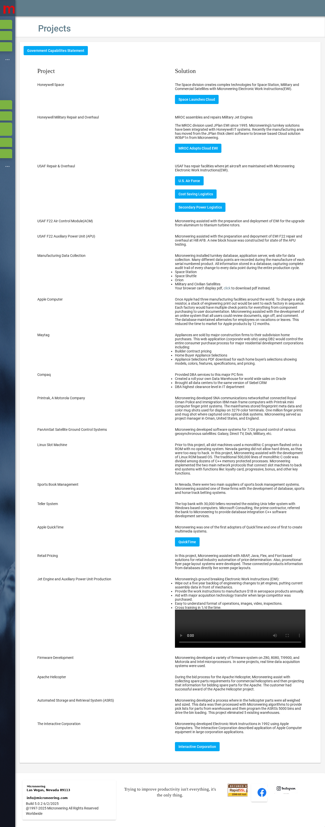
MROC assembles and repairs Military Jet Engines (214, 117)
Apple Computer (50, 299)
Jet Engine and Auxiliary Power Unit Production (74, 579)
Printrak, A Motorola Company (61, 398)
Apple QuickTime (50, 527)
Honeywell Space (50, 85)
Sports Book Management (57, 484)
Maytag (43, 335)
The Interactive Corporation (58, 724)
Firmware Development (55, 658)
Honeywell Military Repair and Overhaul (68, 117)
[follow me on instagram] (286, 793)
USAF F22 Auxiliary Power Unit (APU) (66, 236)
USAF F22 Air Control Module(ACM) (65, 221)
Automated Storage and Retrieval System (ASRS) (75, 700)
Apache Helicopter (51, 677)
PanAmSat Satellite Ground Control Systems (72, 429)
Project (46, 71)
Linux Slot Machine (52, 445)
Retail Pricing (47, 556)
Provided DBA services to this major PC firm (230, 381)
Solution (185, 71)
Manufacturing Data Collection (61, 256)
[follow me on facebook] (262, 796)
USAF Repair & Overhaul (56, 166)
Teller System (47, 504)
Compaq (44, 375)
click (227, 288)
